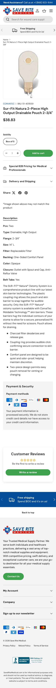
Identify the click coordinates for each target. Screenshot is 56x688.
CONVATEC (8, 103)
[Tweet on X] (14, 193)
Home (5, 39)
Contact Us (13, 576)
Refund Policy (24, 645)
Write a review (28, 472)
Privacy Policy (9, 645)
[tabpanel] (28, 300)
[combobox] (28, 19)
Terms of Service (41, 645)
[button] (44, 10)
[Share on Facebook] (20, 193)
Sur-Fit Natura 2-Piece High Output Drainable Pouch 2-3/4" (27, 43)
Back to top (28, 512)
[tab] (10, 218)
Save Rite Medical (18, 640)
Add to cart (38, 153)
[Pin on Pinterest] (26, 193)
